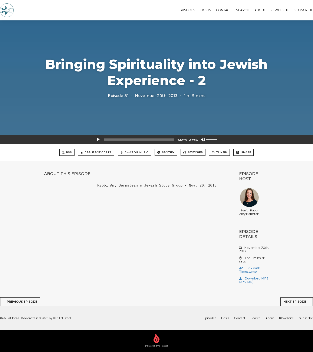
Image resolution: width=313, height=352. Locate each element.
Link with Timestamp (249, 270)
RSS (69, 152)
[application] (156, 139)
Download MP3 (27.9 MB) (253, 280)
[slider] (212, 139)
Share (246, 152)
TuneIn (221, 152)
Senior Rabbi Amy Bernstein (249, 212)
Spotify (168, 152)
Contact (223, 10)
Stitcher (195, 152)
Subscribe (303, 10)
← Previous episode (20, 302)
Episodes (187, 10)
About (260, 10)
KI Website (280, 10)
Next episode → (296, 302)
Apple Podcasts (98, 152)
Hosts (205, 10)
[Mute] (203, 139)
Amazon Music (136, 152)
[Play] (98, 139)
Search (242, 10)
